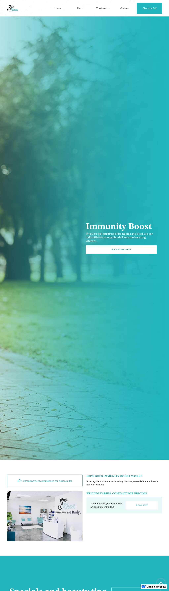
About (80, 8)
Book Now (142, 505)
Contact (124, 8)
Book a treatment (121, 249)
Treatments (102, 8)
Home (58, 8)
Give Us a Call (149, 8)
